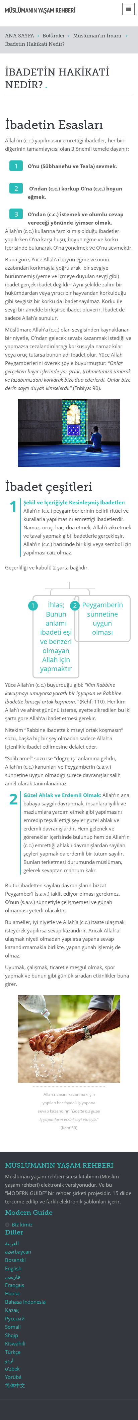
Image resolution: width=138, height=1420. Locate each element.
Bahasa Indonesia (25, 1301)
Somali (13, 1326)
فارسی (12, 1276)
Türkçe (12, 1351)
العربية (12, 1243)
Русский (15, 1318)
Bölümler (54, 35)
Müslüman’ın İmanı (98, 35)
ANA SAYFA (19, 35)
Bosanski (15, 1260)
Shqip (11, 1335)
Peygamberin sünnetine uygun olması (102, 618)
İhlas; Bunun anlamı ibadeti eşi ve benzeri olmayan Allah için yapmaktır (56, 636)
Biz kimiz (22, 1224)
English (13, 1268)
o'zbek (12, 1368)
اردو (9, 1360)
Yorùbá (13, 1377)
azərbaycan (18, 1251)
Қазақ (12, 1310)
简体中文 (15, 1385)
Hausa (12, 1293)
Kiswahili (15, 1343)
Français (14, 1285)
